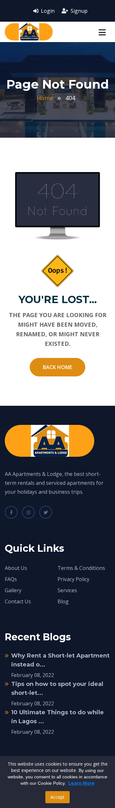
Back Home (57, 367)
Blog (63, 601)
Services (67, 590)
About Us (16, 567)
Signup (78, 10)
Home (45, 98)
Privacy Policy (73, 579)
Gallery (13, 590)
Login (47, 10)
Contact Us (18, 601)
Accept (57, 797)
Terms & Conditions (81, 567)
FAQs (11, 579)
